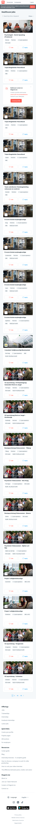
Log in (32, 2)
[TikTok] (22, 802)
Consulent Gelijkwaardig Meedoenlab (17, 350)
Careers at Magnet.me (8, 785)
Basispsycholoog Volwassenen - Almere (18, 513)
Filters (30, 16)
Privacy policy (18, 815)
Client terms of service (18, 820)
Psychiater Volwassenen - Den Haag (16, 480)
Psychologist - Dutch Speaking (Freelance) (15, 36)
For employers (6, 742)
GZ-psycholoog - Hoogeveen (14, 644)
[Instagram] (14, 802)
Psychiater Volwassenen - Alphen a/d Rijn (17, 547)
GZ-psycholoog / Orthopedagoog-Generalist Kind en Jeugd (16, 383)
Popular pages (6, 735)
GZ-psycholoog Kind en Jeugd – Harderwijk (15, 416)
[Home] (3, 2)
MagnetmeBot (18, 823)
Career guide (5, 751)
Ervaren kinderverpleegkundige (15, 219)
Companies (17, 2)
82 (21, 695)
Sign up (32, 6)
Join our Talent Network (9, 782)
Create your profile (7, 732)
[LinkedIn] (18, 802)
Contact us (5, 788)
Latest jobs (5, 724)
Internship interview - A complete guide (14, 758)
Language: (13, 797)
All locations (5, 739)
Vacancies (10, 2)
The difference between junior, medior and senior (17, 770)
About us (4, 778)
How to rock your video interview (12, 766)
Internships (5, 717)
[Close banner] (31, 87)
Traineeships (5, 713)
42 (17, 695)
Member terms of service (18, 817)
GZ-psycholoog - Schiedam (13, 676)
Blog (3, 754)
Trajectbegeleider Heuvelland (15, 67)
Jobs (3, 710)
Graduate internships (8, 720)
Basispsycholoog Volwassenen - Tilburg (18, 448)
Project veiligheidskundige (14, 578)
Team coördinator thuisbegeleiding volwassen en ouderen (16, 188)
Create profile (16, 101)
